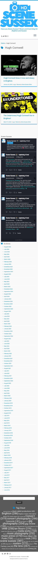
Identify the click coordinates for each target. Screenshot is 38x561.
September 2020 (8, 381)
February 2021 (8, 376)
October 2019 (7, 408)
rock (31, 538)
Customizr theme (23, 558)
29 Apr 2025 (19, 220)
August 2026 (7, 247)
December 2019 (8, 403)
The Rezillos (33, 546)
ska (32, 541)
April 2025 (7, 284)
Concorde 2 (13, 521)
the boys (31, 544)
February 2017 (8, 485)
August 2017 (7, 470)
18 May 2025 (19, 178)
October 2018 (7, 438)
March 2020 (7, 395)
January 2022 (7, 356)
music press (11, 535)
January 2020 (7, 400)
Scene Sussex (16, 556)
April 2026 (7, 256)
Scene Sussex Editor (27, 84)
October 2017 (7, 465)
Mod (5, 534)
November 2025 (8, 269)
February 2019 (8, 428)
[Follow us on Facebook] (6, 36)
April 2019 (7, 423)
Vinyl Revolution (23, 548)
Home (3, 43)
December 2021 (8, 358)
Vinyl (16, 548)
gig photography (17, 522)
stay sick (9, 544)
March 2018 (7, 455)
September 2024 (8, 291)
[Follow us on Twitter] (4, 36)
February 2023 (8, 326)
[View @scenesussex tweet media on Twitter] (31, 166)
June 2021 (7, 373)
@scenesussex (10, 157)
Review (18, 84)
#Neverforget (26, 208)
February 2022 (8, 353)
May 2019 (6, 420)
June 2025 (7, 279)
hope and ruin (22, 526)
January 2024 (7, 299)
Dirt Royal (24, 521)
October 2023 (7, 306)
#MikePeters (30, 227)
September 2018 (8, 440)
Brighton (10, 513)
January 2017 (7, 487)
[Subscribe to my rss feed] (2, 36)
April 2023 (7, 321)
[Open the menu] (35, 35)
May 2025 (6, 281)
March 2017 (7, 482)
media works (27, 531)
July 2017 (6, 472)
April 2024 (7, 296)
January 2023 (7, 328)
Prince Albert (29, 536)
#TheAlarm (8, 229)
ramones (16, 538)
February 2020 (8, 398)
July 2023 (6, 314)
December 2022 (8, 331)
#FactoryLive (11, 159)
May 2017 (6, 477)
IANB (8, 528)
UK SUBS (11, 548)
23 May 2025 (19, 157)
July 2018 (6, 445)
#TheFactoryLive (10, 180)
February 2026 (8, 261)
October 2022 (7, 333)
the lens (22, 545)
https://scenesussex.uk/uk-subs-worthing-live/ (18, 166)
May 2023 (6, 318)
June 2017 (7, 475)
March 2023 (7, 323)
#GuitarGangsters (15, 162)
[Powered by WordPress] (27, 556)
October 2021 (7, 363)
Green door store (11, 526)
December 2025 (8, 266)
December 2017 (8, 462)
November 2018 (8, 435)
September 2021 (8, 366)
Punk (7, 538)
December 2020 (8, 378)
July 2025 (6, 276)
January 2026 (7, 264)
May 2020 (6, 390)
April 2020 (7, 393)
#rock (28, 161)
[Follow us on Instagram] (8, 36)
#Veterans (19, 208)
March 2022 (7, 351)
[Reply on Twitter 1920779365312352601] (7, 212)
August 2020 (7, 383)
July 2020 (6, 385)
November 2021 (8, 361)
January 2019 (7, 430)
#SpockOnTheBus (27, 162)
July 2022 (6, 341)
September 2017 (8, 467)
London (14, 531)
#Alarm (13, 229)
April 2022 (7, 348)
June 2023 (7, 316)
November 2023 (8, 304)
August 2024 (7, 294)
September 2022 (8, 336)
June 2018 (7, 448)
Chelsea (22, 516)
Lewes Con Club (6, 531)
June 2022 (7, 343)
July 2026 (6, 249)
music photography (21, 533)
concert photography (22, 518)
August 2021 (7, 368)
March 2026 (7, 259)
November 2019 (8, 405)
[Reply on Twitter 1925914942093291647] (7, 170)
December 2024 (8, 289)
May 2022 (6, 346)
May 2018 (6, 450)
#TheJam (9, 185)
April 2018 (7, 452)
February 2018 (8, 457)
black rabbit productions (23, 511)
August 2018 (7, 443)
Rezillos (22, 538)
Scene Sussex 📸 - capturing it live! (17, 155)
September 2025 (8, 271)
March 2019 (7, 425)
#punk (25, 161)
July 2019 (6, 415)
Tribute (5, 548)
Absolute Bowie (7, 511)
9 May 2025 (19, 200)
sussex (20, 543)
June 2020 (7, 388)
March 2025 (7, 286)
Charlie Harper (14, 516)
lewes (34, 529)
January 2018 (7, 460)
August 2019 (7, 413)
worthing (32, 549)
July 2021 (6, 371)
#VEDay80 (8, 208)
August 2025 (7, 274)
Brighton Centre (25, 514)
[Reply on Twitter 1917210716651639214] (7, 233)
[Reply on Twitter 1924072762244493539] (7, 192)
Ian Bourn (22, 528)
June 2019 (7, 418)
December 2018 (8, 433)
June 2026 (7, 251)
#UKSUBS (8, 162)
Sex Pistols (27, 541)
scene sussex (11, 540)
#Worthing (17, 180)
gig (15, 84)
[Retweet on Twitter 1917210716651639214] (10, 233)
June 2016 (7, 490)
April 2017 (7, 480)
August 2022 (7, 338)
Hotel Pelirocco (32, 526)
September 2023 (8, 309)
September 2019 (8, 410)
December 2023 (8, 301)
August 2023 (7, 311)
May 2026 (6, 254)
